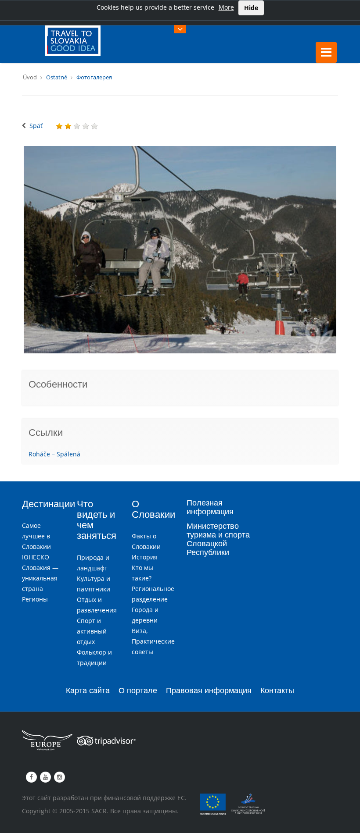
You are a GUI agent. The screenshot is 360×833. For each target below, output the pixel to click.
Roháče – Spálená (54, 454)
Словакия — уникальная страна (40, 578)
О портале (138, 690)
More (226, 7)
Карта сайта (88, 690)
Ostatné (56, 77)
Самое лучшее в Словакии (36, 536)
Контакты (277, 690)
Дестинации (48, 503)
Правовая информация (209, 690)
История (145, 557)
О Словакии (153, 509)
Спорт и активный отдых (92, 631)
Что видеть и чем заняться (96, 519)
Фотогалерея (94, 77)
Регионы (35, 599)
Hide (251, 8)
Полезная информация (210, 507)
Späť (36, 125)
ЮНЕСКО (35, 557)
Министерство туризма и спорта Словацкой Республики (218, 539)
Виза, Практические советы (153, 641)
